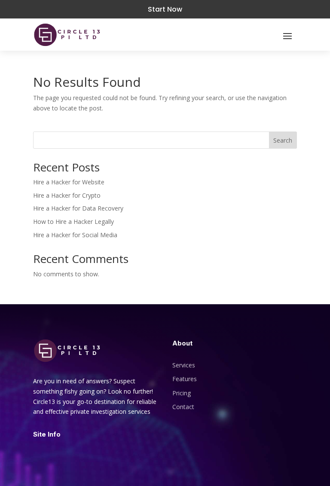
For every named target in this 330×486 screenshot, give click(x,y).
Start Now (165, 9)
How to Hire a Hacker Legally (73, 221)
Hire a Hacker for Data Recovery (78, 208)
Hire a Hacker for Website (68, 182)
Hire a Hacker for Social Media (75, 235)
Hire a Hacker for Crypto (67, 195)
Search (282, 140)
